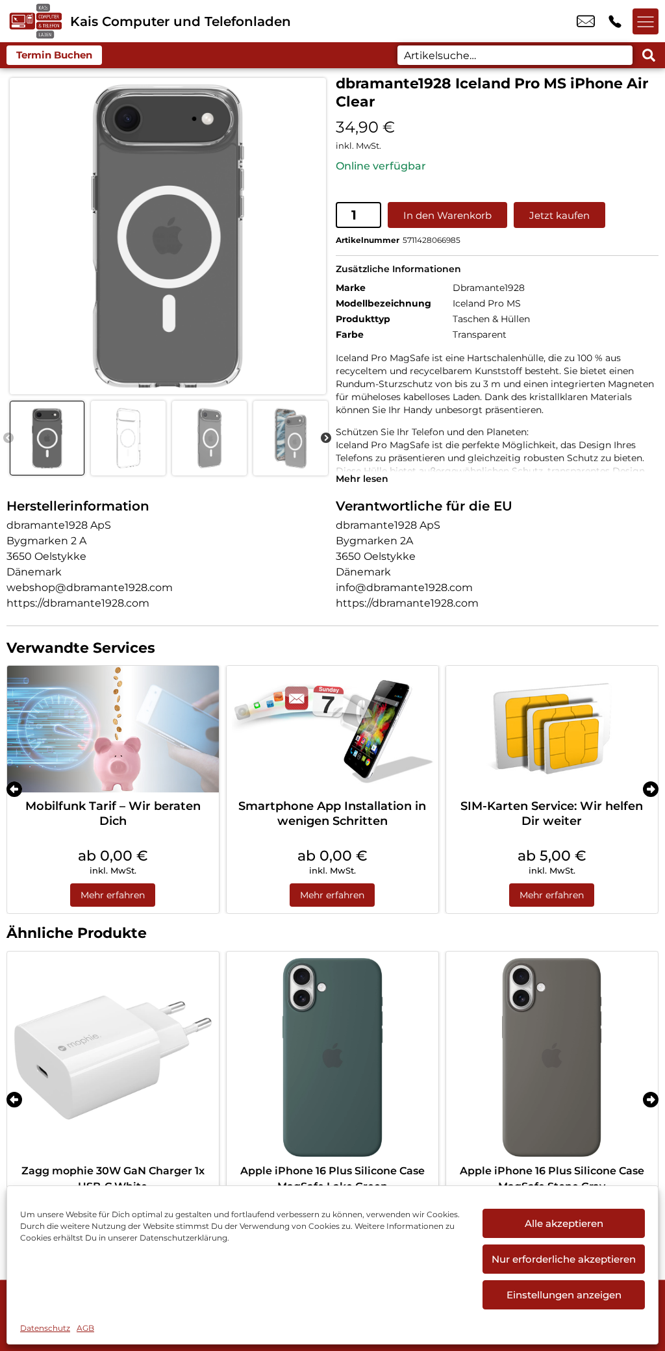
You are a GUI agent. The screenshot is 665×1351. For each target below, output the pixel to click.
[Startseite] (35, 21)
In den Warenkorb (447, 215)
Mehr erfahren (113, 895)
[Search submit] (649, 55)
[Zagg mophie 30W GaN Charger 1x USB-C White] (113, 1057)
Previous (8, 438)
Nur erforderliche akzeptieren (564, 1259)
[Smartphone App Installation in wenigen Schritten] (332, 729)
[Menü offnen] (646, 21)
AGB (85, 1328)
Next (326, 438)
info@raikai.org (586, 21)
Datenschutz (45, 1328)
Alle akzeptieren (564, 1223)
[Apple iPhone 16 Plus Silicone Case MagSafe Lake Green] (332, 1057)
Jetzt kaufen (559, 215)
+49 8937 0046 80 (615, 21)
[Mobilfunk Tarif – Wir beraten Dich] (113, 729)
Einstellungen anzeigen (564, 1295)
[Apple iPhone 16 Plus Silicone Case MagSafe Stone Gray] (552, 1057)
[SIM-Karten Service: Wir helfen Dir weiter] (552, 729)
